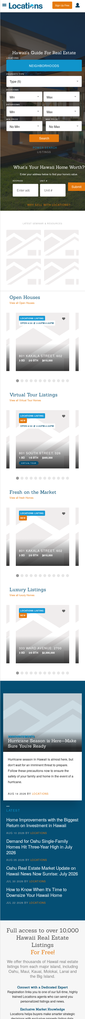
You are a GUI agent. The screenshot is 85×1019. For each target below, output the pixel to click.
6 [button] (40, 380)
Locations (12, 58)
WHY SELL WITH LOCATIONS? (48, 205)
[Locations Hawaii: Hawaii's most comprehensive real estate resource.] (27, 5)
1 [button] (17, 380)
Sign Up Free (62, 5)
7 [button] (44, 380)
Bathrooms (13, 104)
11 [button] (62, 380)
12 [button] (67, 380)
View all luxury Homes (21, 595)
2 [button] (22, 380)
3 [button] (26, 380)
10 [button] (58, 380)
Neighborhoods (44, 65)
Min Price (12, 119)
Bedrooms (12, 89)
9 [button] (53, 380)
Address (18, 180)
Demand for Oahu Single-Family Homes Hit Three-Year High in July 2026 (39, 846)
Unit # (43, 180)
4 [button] (31, 380)
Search (44, 138)
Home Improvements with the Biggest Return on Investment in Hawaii (42, 822)
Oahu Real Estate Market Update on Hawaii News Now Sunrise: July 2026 (42, 871)
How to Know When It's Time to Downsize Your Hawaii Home (36, 892)
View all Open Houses (21, 303)
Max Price (52, 119)
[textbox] (24, 97)
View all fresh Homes (21, 497)
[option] (42, 342)
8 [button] (49, 380)
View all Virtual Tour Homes (25, 400)
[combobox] (44, 81)
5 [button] (35, 380)
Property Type (15, 74)
